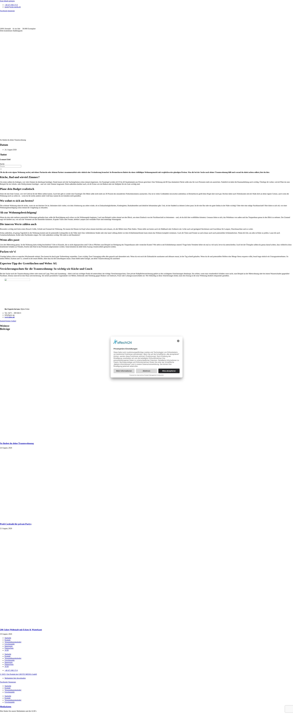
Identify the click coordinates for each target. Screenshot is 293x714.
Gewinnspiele (10, 644)
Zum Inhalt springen (7, 1)
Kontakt (7, 640)
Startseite (8, 638)
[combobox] (10, 166)
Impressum (8, 646)
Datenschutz (9, 648)
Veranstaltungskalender (13, 642)
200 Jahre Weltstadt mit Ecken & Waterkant (21, 629)
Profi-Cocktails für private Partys (15, 524)
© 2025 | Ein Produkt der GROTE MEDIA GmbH (18, 674)
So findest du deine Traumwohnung (17, 443)
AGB (7, 650)
